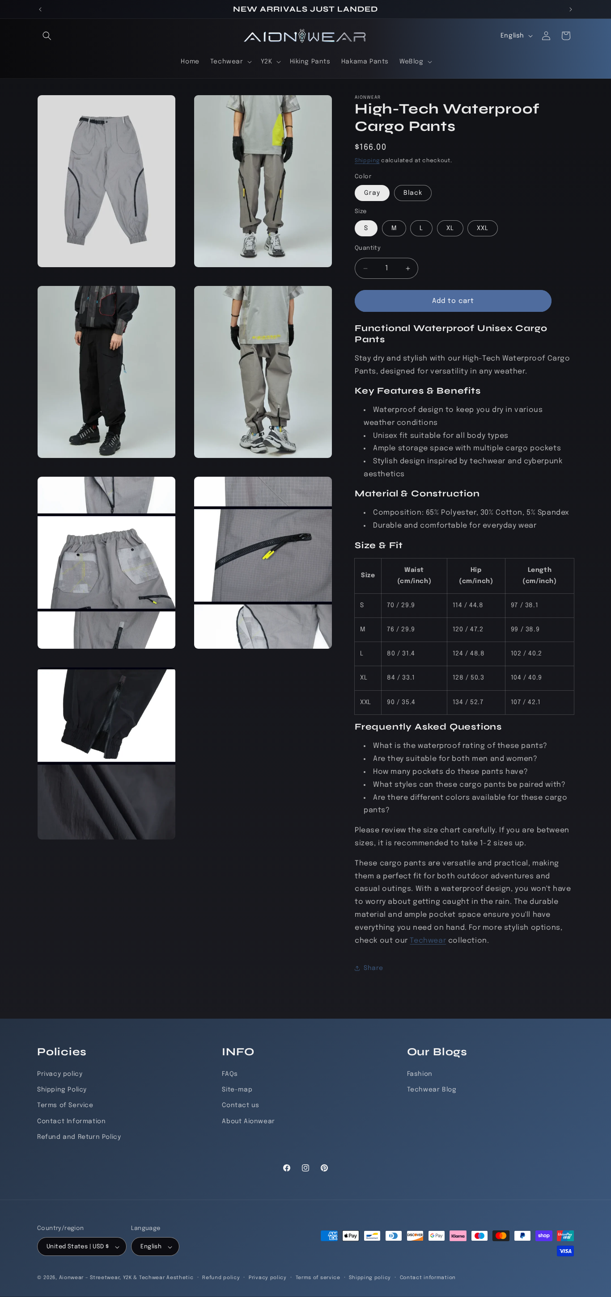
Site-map (237, 1090)
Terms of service (318, 1277)
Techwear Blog (432, 1090)
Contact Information (71, 1121)
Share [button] (373, 968)
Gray (372, 193)
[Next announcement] (571, 9)
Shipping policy (370, 1277)
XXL (482, 228)
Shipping (367, 161)
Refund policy (221, 1277)
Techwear (428, 940)
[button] (47, 36)
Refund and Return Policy (79, 1137)
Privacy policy (59, 1074)
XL (450, 228)
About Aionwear (248, 1121)
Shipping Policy (62, 1090)
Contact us (240, 1106)
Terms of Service (65, 1106)
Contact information (428, 1277)
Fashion (420, 1074)
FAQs (230, 1074)
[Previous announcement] (40, 9)
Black (412, 193)
